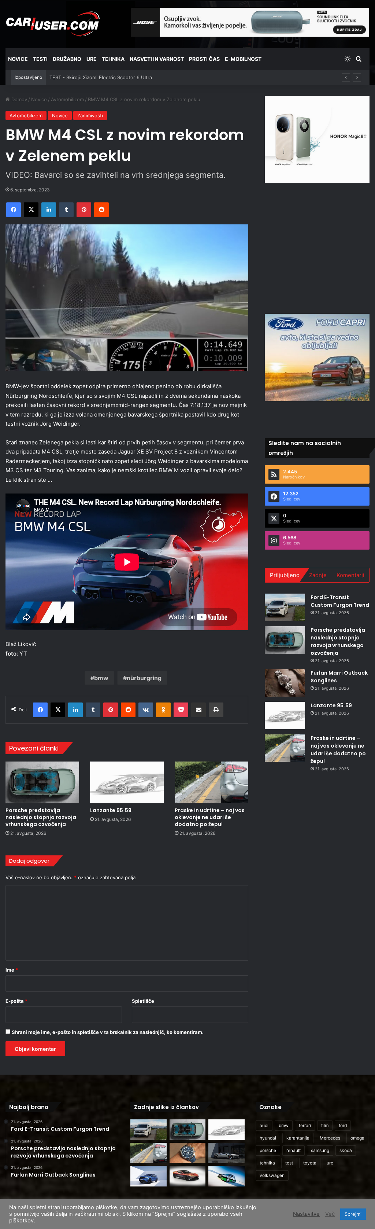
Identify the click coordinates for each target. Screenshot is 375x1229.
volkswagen (272, 1175)
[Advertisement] (320, 247)
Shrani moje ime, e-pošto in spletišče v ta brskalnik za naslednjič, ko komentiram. (108, 1032)
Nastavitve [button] (306, 1214)
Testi (40, 59)
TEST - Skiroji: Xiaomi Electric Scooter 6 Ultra (100, 77)
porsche (268, 1150)
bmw (101, 678)
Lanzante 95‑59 (110, 810)
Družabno (67, 59)
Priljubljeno (285, 575)
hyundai (268, 1138)
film (324, 1125)
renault (293, 1150)
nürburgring (144, 678)
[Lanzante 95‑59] (127, 782)
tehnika (267, 1163)
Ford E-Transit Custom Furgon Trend (340, 601)
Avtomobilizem (67, 99)
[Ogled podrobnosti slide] (317, 139)
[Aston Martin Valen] (187, 1176)
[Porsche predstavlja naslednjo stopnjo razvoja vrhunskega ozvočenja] (42, 782)
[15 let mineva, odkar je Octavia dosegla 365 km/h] (226, 1176)
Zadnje (318, 575)
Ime (11, 970)
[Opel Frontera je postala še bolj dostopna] (148, 1176)
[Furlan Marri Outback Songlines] (285, 683)
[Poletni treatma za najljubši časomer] (187, 1153)
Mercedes (330, 1138)
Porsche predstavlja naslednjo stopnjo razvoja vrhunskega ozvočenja (40, 817)
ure (330, 1163)
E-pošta (16, 1001)
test (289, 1163)
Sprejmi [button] (353, 1214)
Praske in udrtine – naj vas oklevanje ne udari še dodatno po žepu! (210, 817)
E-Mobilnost (243, 59)
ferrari (305, 1125)
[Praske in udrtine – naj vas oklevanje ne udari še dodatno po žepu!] (211, 782)
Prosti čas (204, 59)
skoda (345, 1150)
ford (343, 1125)
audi (264, 1125)
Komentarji (350, 575)
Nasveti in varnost (157, 59)
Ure (91, 59)
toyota (309, 1163)
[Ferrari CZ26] (226, 1153)
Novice (18, 59)
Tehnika (113, 59)
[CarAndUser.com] (52, 24)
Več (330, 1214)
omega (357, 1138)
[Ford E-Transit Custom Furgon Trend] (285, 607)
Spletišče (143, 1001)
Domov (18, 99)
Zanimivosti (90, 115)
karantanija (297, 1138)
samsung (320, 1150)
